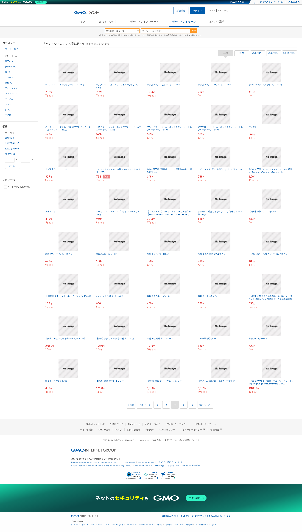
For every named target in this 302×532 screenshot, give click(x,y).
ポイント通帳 (216, 21)
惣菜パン (9, 83)
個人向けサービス (202, 525)
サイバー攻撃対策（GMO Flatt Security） (150, 466)
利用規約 (149, 429)
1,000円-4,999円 (12, 143)
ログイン (197, 10)
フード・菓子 (11, 49)
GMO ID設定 (223, 10)
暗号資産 (189, 525)
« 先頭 (131, 405)
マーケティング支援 (146, 525)
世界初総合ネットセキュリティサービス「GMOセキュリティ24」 (94, 462)
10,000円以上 (11, 154)
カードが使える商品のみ (19, 187)
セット (8, 104)
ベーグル (9, 99)
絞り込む (12, 166)
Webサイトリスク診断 (146, 462)
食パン (8, 72)
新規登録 (180, 10)
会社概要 (214, 429)
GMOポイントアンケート (144, 21)
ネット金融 (179, 525)
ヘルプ (212, 10)
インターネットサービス (79, 525)
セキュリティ (131, 525)
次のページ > (205, 405)
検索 (194, 31)
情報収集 (169, 525)
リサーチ (159, 525)
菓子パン (9, 61)
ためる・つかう (108, 21)
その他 (8, 115)
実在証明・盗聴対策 (78, 466)
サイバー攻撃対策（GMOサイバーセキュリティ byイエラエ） (110, 466)
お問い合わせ (133, 429)
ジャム (8, 109)
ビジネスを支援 (117, 525)
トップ (81, 21)
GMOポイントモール (184, 21)
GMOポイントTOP (95, 424)
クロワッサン (11, 66)
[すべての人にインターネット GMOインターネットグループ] (280, 2)
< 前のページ (144, 405)
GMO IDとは (134, 424)
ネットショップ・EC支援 (100, 525)
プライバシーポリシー (191, 429)
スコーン (9, 77)
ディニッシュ (11, 88)
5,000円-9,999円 (12, 149)
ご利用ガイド (116, 424)
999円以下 (9, 138)
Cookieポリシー (167, 429)
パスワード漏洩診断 (128, 462)
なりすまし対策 (173, 466)
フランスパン (11, 93)
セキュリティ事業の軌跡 (191, 465)
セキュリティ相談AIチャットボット (169, 462)
